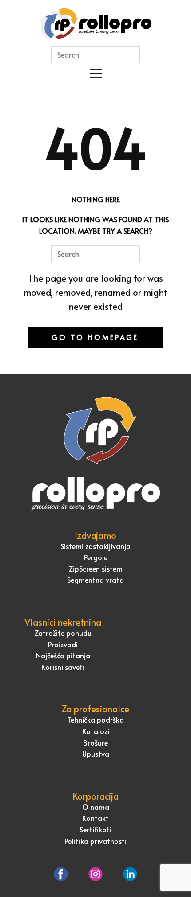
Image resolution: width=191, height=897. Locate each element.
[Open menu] (96, 73)
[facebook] (61, 874)
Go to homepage (95, 337)
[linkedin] (130, 874)
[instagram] (95, 874)
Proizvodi (63, 644)
